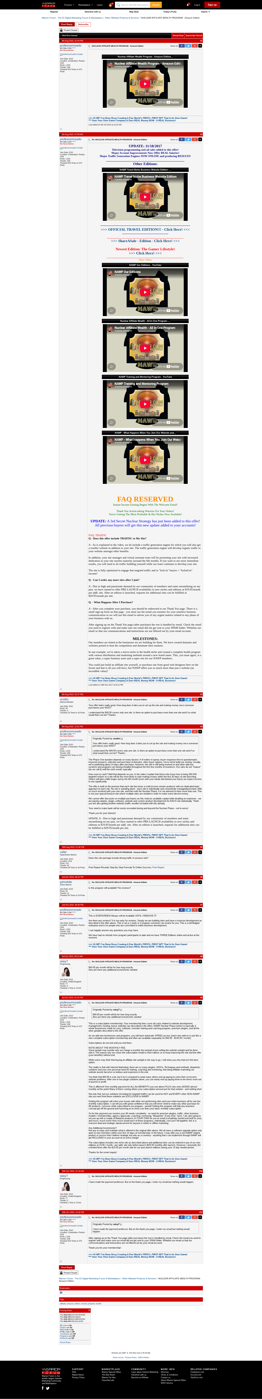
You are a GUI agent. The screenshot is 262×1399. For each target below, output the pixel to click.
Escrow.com (196, 1375)
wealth (98, 1304)
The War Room (108, 1375)
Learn (100, 5)
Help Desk (134, 12)
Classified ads (108, 1380)
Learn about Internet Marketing (144, 1372)
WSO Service (167, 1383)
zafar (63, 852)
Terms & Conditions (169, 1375)
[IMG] (62, 1330)
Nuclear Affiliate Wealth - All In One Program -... (145, 321)
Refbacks (64, 1338)
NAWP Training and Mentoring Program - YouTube (145, 377)
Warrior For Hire (109, 1377)
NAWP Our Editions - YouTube (145, 265)
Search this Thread (194, 35)
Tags (62, 1299)
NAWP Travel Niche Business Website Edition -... (145, 170)
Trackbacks (64, 1334)
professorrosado (70, 45)
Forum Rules (65, 1342)
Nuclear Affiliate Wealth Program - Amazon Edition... (145, 56)
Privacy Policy (131, 1357)
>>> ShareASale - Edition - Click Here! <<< (145, 241)
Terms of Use (118, 1357)
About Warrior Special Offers (173, 1380)
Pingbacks (64, 1336)
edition (77, 1304)
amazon (70, 1304)
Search (156, 5)
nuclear (84, 1304)
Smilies (63, 1328)
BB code (63, 1325)
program (91, 1304)
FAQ (74, 1372)
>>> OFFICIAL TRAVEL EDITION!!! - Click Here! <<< (145, 229)
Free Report (158, 867)
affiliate (63, 1304)
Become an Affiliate (139, 1377)
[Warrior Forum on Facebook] (43, 1388)
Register (54, 12)
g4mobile (66, 882)
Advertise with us (93, 12)
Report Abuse (78, 1375)
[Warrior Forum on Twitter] (48, 1388)
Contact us (165, 1377)
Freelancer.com (197, 1372)
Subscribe (83, 24)
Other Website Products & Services (122, 18)
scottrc (64, 699)
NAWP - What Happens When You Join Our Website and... (145, 433)
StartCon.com (197, 1377)
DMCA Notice (143, 1357)
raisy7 (64, 961)
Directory (165, 1372)
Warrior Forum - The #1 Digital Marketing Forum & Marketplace (72, 18)
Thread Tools (178, 35)
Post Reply (66, 24)
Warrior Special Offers (111, 1372)
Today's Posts (169, 12)
